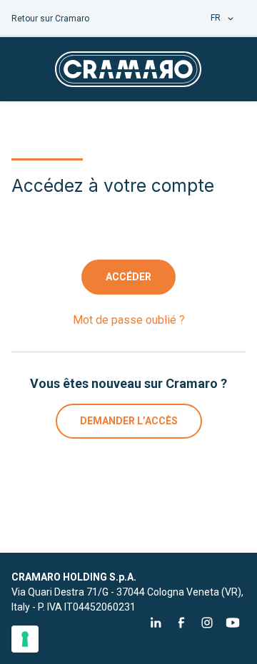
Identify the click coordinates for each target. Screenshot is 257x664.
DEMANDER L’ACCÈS (129, 421)
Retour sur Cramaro (50, 19)
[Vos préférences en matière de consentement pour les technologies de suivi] (25, 639)
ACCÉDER (128, 276)
